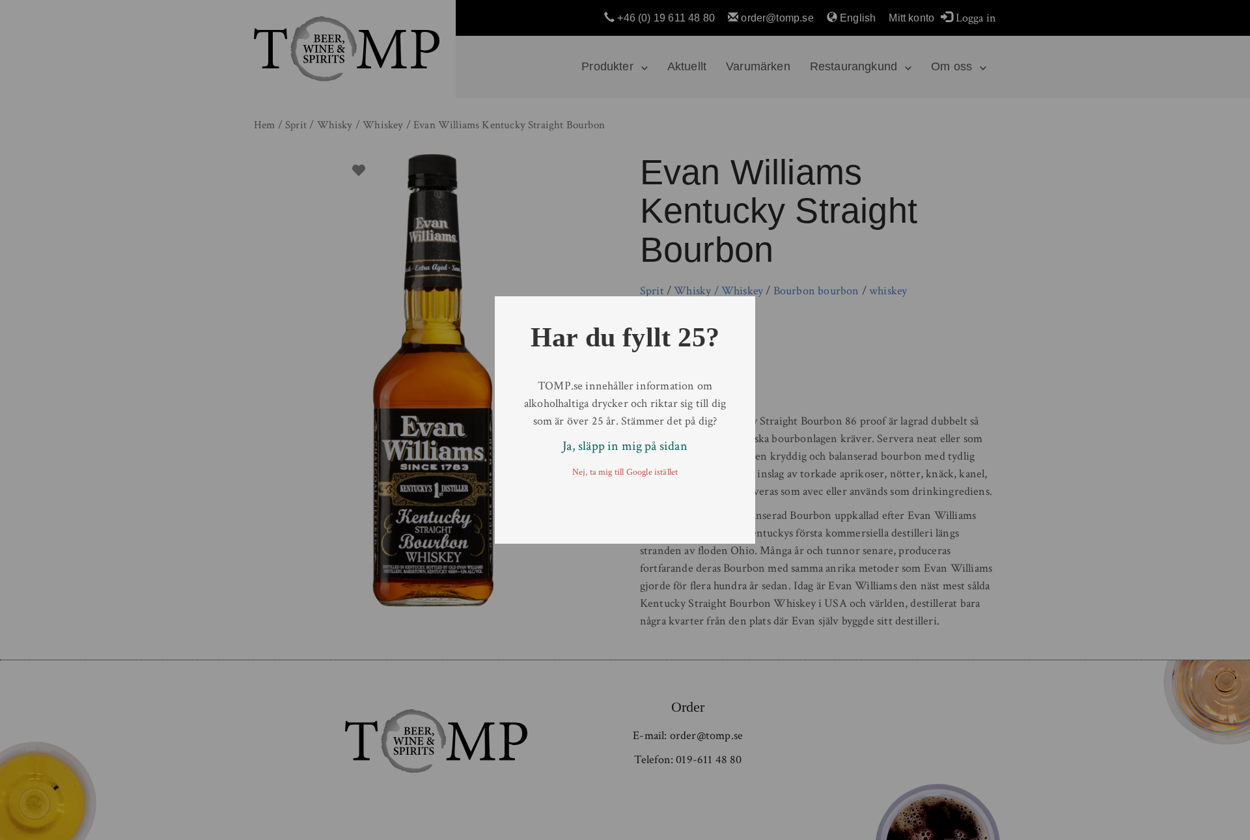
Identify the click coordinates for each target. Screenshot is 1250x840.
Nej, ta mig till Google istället (625, 472)
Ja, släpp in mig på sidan (625, 446)
